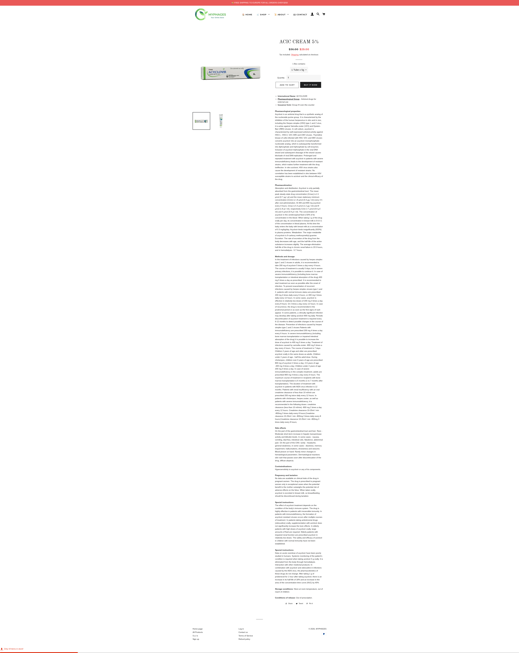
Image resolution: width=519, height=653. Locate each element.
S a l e (195, 636)
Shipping (295, 55)
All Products (198, 632)
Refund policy (244, 639)
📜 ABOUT (280, 14)
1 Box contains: (299, 64)
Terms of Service (246, 636)
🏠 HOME (247, 14)
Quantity (281, 78)
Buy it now (310, 85)
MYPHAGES (321, 629)
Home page (198, 629)
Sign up (196, 639)
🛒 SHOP (262, 14)
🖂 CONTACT (300, 14)
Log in (241, 629)
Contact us (243, 632)
